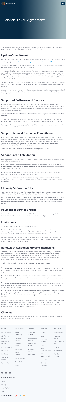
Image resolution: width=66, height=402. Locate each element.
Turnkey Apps (5, 363)
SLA (2, 391)
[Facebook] (6, 373)
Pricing (56, 347)
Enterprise (4, 350)
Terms (3, 381)
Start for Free (58, 332)
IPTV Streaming (6, 347)
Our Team (44, 359)
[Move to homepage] (8, 3)
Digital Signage (6, 332)
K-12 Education (20, 358)
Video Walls (31, 355)
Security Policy (6, 388)
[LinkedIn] (10, 373)
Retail (16, 365)
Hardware (4, 354)
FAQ (42, 345)
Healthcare (18, 349)
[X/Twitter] (2, 373)
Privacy (3, 385)
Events (43, 332)
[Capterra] (20, 395)
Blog (42, 336)
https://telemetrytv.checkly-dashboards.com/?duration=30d (33, 62)
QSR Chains (18, 361)
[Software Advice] (24, 395)
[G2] (16, 395)
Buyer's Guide (58, 350)
